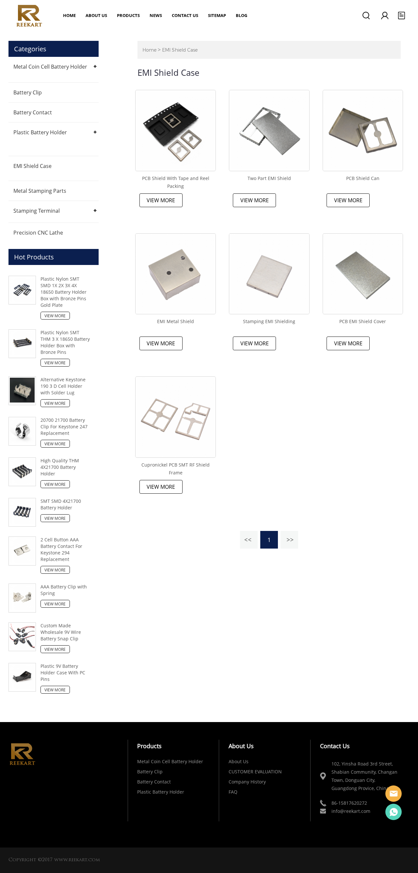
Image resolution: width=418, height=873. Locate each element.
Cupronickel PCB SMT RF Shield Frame (175, 469)
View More (161, 200)
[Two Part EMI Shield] (269, 130)
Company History (247, 782)
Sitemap (217, 15)
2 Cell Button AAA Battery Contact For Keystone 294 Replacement (61, 549)
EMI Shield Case (32, 166)
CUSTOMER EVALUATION (255, 771)
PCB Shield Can (362, 178)
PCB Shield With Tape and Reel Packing (175, 182)
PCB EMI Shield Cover (362, 321)
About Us (239, 761)
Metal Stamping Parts (39, 190)
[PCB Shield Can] (363, 130)
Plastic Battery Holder (40, 132)
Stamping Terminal (36, 210)
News (156, 15)
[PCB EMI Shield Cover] (363, 274)
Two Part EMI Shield (269, 178)
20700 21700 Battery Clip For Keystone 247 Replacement (64, 426)
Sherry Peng (393, 812)
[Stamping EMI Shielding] (269, 274)
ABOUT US (96, 15)
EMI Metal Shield (175, 321)
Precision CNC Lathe (38, 232)
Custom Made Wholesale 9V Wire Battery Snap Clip (60, 632)
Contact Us (185, 15)
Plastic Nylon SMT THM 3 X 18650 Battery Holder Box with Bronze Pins (65, 342)
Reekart (393, 793)
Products (128, 15)
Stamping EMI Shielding (269, 321)
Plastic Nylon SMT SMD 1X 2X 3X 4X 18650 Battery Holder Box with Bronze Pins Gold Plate (63, 292)
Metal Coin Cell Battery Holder (50, 66)
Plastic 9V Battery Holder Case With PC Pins (62, 672)
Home (69, 15)
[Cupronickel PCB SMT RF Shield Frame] (176, 417)
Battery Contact (32, 112)
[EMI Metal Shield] (176, 274)
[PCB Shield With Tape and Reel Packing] (176, 130)
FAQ (233, 792)
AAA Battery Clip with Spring (63, 590)
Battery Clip (27, 92)
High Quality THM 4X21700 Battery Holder (59, 467)
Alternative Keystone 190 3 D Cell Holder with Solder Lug (63, 386)
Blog (241, 15)
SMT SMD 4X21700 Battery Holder (60, 504)
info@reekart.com (350, 811)
